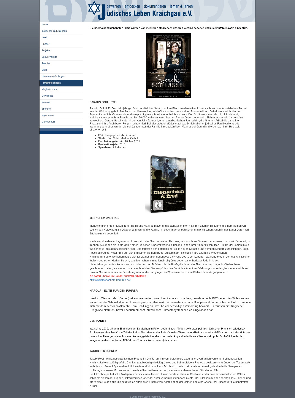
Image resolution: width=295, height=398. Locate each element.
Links (44, 69)
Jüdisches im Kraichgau (54, 31)
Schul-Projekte (49, 57)
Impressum (48, 115)
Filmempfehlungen (51, 82)
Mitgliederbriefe (49, 89)
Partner (45, 44)
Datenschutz (48, 121)
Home (45, 24)
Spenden (46, 108)
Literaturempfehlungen (53, 76)
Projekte (46, 50)
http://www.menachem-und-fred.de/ (110, 280)
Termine (46, 63)
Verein (45, 37)
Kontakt (46, 102)
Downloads (47, 95)
